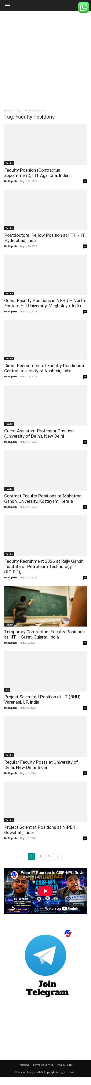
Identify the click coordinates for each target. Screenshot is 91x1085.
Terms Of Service (43, 1064)
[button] (7, 5)
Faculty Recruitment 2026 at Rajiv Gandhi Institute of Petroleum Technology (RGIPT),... (44, 566)
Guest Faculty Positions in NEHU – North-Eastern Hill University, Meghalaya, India (45, 303)
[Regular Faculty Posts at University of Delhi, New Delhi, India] (45, 736)
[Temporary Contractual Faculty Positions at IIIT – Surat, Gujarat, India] (45, 606)
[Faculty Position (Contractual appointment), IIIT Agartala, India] (45, 144)
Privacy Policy (64, 1064)
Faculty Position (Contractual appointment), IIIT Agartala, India (36, 173)
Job (7, 689)
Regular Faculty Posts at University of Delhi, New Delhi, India (41, 765)
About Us (24, 1064)
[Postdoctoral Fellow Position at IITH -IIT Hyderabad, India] (45, 210)
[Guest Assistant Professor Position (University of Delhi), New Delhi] (45, 405)
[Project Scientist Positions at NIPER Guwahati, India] (45, 802)
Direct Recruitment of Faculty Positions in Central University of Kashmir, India (44, 368)
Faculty (9, 163)
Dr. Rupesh (10, 181)
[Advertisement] (45, 58)
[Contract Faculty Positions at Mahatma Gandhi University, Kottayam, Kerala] (45, 470)
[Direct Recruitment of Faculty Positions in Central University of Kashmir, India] (45, 340)
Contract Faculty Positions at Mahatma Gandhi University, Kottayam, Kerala (42, 498)
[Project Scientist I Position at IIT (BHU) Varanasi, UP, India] (45, 671)
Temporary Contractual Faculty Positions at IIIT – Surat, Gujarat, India (44, 634)
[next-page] (57, 856)
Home (7, 110)
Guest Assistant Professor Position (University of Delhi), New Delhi (39, 433)
